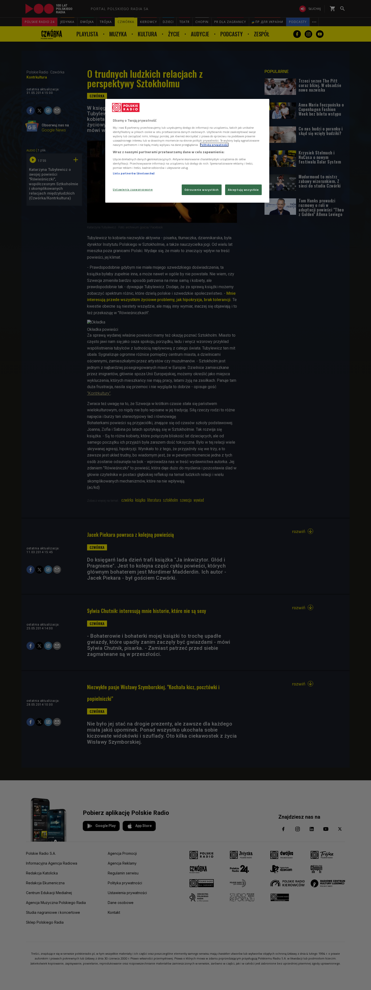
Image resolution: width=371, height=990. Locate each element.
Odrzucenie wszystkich (201, 190)
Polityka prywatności (214, 145)
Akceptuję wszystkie (243, 190)
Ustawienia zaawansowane (133, 189)
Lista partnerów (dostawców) (133, 173)
